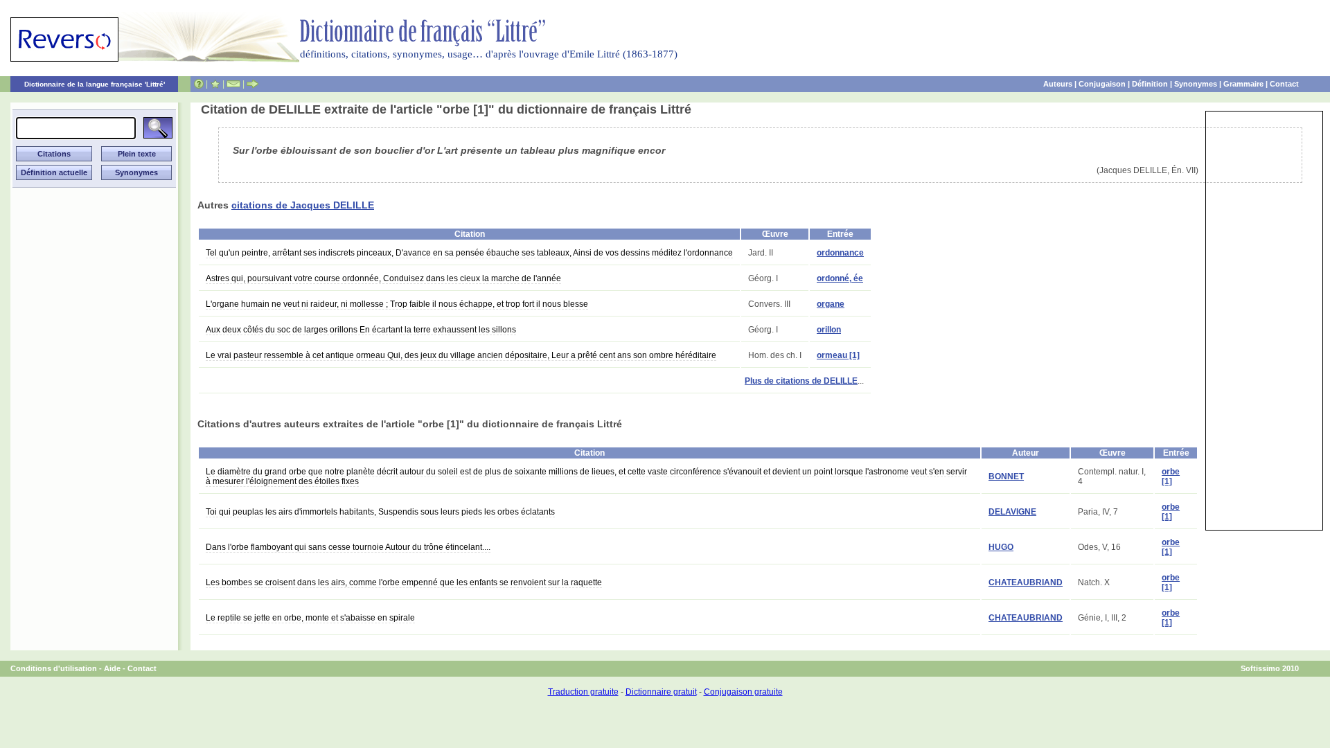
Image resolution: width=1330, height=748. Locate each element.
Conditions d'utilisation (53, 668)
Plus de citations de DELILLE (801, 381)
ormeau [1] (838, 355)
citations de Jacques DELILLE (302, 205)
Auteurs (1057, 84)
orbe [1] (1171, 476)
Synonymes (1195, 84)
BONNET (1006, 476)
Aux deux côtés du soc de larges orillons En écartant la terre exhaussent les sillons (361, 330)
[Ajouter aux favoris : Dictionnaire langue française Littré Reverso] (215, 84)
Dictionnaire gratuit (661, 692)
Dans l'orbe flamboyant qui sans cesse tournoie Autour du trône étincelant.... (348, 547)
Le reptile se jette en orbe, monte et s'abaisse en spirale (310, 618)
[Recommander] (252, 84)
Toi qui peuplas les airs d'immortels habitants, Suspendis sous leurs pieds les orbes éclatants (380, 512)
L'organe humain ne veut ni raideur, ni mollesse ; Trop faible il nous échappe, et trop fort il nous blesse (397, 304)
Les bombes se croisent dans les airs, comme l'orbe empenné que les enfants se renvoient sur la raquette (404, 582)
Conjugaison (1102, 84)
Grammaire (1243, 84)
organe (830, 304)
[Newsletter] (233, 84)
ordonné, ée (840, 278)
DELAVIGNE (1012, 512)
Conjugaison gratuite (743, 692)
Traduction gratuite (583, 692)
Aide (112, 668)
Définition (1150, 84)
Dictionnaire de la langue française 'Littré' (94, 84)
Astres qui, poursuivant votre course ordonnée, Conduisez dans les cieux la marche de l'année (383, 278)
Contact (1284, 84)
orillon (829, 330)
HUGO (1000, 547)
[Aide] (199, 84)
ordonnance (840, 253)
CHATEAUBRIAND (1025, 582)
